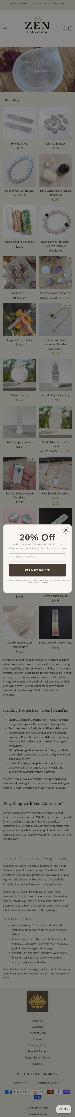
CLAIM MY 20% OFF (37, 570)
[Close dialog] (66, 530)
